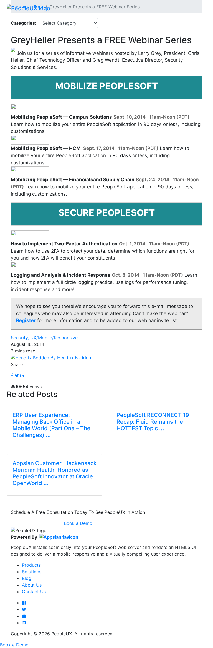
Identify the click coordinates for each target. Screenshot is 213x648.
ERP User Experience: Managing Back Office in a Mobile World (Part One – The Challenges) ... (51, 425)
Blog (26, 578)
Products (31, 565)
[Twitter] (24, 609)
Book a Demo (78, 523)
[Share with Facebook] (12, 375)
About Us (32, 585)
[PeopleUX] (28, 8)
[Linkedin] (24, 622)
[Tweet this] (17, 375)
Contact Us (34, 591)
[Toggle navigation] (198, 8)
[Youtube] (24, 616)
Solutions (31, 571)
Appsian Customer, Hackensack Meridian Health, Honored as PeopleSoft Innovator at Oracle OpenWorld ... (54, 473)
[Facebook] (24, 602)
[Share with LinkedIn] (22, 375)
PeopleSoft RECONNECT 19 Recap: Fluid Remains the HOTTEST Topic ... (152, 422)
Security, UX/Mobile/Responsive (44, 337)
